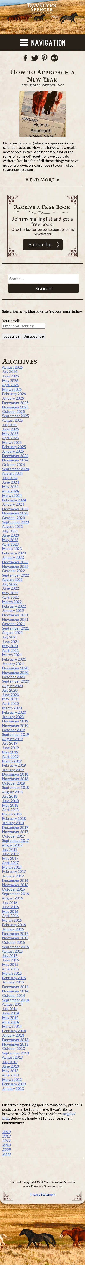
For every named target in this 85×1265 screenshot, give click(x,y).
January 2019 (13, 770)
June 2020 (10, 694)
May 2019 (10, 752)
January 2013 (13, 1088)
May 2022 (10, 592)
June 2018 (10, 800)
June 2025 (10, 429)
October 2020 (13, 677)
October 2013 (13, 1048)
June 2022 (10, 588)
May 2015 (10, 964)
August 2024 (12, 473)
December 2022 (15, 562)
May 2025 (10, 433)
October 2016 (13, 889)
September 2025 (15, 415)
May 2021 (10, 646)
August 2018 (12, 792)
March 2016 (12, 920)
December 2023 (15, 508)
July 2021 (9, 637)
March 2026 (12, 389)
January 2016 (13, 929)
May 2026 (10, 380)
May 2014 (10, 1017)
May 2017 (10, 858)
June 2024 (10, 482)
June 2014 (10, 1013)
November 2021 (15, 619)
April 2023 (10, 544)
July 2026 (9, 371)
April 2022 (10, 597)
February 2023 (14, 553)
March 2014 (12, 1026)
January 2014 (13, 1035)
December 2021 (15, 615)
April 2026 (10, 385)
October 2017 (13, 836)
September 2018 (15, 787)
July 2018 (9, 796)
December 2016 (15, 880)
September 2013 (15, 1053)
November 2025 (15, 407)
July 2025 (9, 424)
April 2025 (10, 438)
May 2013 (10, 1070)
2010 (6, 1145)
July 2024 (9, 478)
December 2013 (15, 1039)
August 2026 (12, 367)
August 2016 (12, 898)
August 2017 (12, 845)
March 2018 (12, 814)
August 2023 (12, 526)
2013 (6, 1132)
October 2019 (13, 730)
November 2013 (15, 1044)
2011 (6, 1140)
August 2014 (12, 1004)
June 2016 (10, 907)
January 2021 (13, 663)
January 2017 (13, 876)
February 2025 (14, 446)
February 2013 (14, 1084)
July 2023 (9, 531)
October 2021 (13, 623)
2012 (6, 1136)
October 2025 (13, 411)
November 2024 (15, 460)
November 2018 (15, 778)
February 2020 (14, 712)
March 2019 (12, 761)
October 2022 (13, 570)
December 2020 (15, 668)
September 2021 (15, 628)
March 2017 (12, 867)
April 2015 (10, 969)
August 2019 (12, 739)
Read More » (42, 179)
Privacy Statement (42, 1194)
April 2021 (10, 650)
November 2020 (15, 672)
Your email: (11, 320)
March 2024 (12, 495)
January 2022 (13, 610)
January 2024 (13, 504)
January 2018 (13, 823)
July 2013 (9, 1061)
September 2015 (15, 947)
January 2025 (13, 451)
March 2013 (12, 1079)
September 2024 (15, 469)
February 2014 (14, 1031)
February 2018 (14, 818)
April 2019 (10, 756)
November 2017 (15, 831)
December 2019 (15, 721)
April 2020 (10, 703)
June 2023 (10, 535)
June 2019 (10, 747)
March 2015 (12, 973)
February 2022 (14, 606)
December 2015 (15, 933)
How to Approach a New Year (43, 75)
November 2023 (15, 513)
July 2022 (9, 584)
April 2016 (10, 915)
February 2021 (14, 659)
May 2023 (10, 539)
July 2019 (9, 743)
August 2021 (12, 632)
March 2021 (12, 654)
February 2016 (14, 924)
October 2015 (13, 942)
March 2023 (12, 548)
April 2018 (10, 809)
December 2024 (15, 455)
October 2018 (13, 783)
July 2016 (9, 902)
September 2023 (15, 522)
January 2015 (13, 982)
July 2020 (9, 690)
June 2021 (10, 641)
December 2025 (15, 402)
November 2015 (15, 938)
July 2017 (9, 849)
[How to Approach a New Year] (42, 114)
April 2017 (10, 862)
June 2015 (10, 960)
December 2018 (15, 774)
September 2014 (15, 1000)
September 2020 (15, 681)
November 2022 (15, 566)
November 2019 (15, 725)
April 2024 (10, 491)
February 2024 (14, 500)
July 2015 (9, 955)
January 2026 (13, 398)
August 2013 (12, 1057)
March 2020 (12, 708)
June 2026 (10, 376)
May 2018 (10, 805)
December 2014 (15, 986)
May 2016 (10, 911)
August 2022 (12, 579)
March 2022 (12, 601)
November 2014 (15, 991)
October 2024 (13, 464)
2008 (6, 1154)
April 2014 (10, 1022)
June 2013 (10, 1066)
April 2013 (10, 1075)
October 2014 (13, 995)
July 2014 (9, 1008)
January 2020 (13, 716)
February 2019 (14, 765)
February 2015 (14, 977)
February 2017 (14, 871)
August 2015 (12, 951)
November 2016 (15, 884)
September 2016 (15, 893)
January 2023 (13, 557)
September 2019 (15, 734)
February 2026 (14, 393)
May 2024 (10, 486)
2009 (6, 1149)
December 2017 (15, 827)
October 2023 (13, 517)
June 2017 (10, 854)
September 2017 (15, 840)
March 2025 (12, 442)
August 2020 (12, 686)
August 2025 (12, 420)
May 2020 (10, 699)
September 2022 (15, 575)
